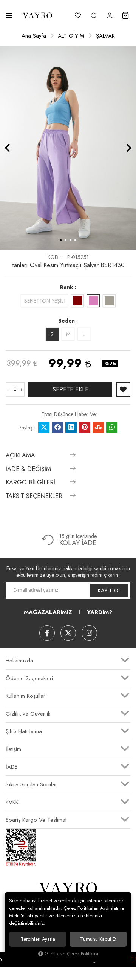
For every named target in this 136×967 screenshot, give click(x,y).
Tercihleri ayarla (38, 939)
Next (128, 147)
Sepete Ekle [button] (70, 389)
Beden (66, 320)
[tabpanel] (68, 148)
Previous (7, 147)
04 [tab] (75, 240)
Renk (66, 287)
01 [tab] (61, 240)
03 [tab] (70, 240)
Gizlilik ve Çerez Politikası (71, 953)
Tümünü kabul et (98, 939)
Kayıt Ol (109, 590)
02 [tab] (65, 240)
